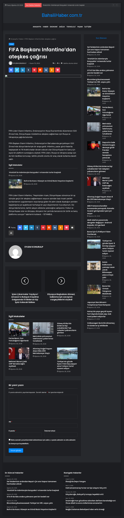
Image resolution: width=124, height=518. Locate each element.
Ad (10, 422)
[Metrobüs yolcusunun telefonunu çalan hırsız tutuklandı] (43, 328)
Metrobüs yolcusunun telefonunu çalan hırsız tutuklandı (43, 338)
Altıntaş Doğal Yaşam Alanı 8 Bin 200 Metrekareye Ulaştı (42, 350)
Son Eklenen (101, 38)
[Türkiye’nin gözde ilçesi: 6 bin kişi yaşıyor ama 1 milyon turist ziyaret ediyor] (67, 353)
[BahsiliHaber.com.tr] (62, 15)
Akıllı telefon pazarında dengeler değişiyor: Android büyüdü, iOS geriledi (99, 222)
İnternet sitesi (49, 431)
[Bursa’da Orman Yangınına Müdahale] (94, 289)
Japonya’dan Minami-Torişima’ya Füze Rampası (98, 303)
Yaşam (80, 27)
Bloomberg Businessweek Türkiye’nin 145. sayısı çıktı (98, 80)
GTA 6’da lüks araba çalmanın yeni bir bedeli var (100, 71)
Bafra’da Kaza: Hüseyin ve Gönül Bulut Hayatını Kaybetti (48, 181)
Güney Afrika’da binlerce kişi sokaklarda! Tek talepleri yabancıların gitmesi (66, 328)
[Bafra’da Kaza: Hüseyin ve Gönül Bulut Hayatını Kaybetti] (15, 183)
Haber (45, 27)
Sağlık (62, 27)
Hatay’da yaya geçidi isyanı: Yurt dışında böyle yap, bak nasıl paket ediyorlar (99, 314)
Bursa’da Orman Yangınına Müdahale (106, 290)
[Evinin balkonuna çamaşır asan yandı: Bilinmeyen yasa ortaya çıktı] (94, 265)
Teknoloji (70, 27)
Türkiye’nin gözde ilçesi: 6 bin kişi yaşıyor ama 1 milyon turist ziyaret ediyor (67, 365)
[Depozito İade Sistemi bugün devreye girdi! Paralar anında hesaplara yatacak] (94, 145)
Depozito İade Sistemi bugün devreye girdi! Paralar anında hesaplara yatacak (108, 150)
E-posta (12, 431)
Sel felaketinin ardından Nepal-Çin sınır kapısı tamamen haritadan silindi (101, 49)
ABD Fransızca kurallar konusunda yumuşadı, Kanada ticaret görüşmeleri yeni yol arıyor (100, 210)
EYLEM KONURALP (19, 63)
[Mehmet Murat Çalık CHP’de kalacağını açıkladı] (19, 353)
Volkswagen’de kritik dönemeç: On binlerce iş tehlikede (101, 324)
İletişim (87, 27)
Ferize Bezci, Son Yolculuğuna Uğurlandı (19, 339)
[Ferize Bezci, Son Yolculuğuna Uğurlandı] (19, 329)
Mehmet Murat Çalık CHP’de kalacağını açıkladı (18, 363)
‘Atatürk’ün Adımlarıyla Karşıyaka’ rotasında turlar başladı (35, 172)
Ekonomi (53, 27)
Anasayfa (37, 27)
